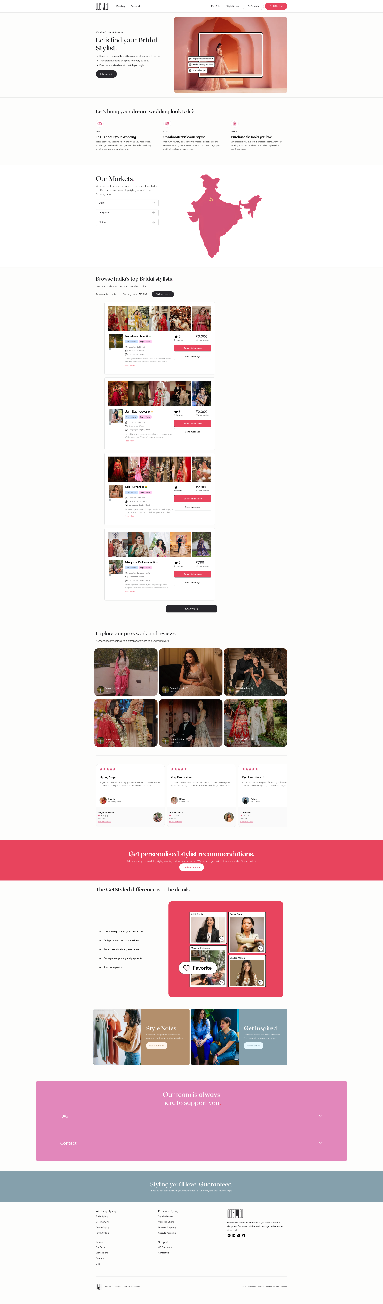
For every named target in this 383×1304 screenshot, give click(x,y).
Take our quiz (106, 74)
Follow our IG (253, 1045)
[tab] (124, 931)
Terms (117, 1286)
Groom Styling (103, 1221)
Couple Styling (103, 1227)
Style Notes (232, 6)
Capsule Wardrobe (167, 1232)
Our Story (100, 1247)
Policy (108, 1286)
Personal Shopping (167, 1227)
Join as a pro (102, 1252)
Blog (98, 1263)
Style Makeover (165, 1216)
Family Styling (102, 1232)
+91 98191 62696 (132, 1286)
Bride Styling (102, 1216)
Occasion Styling (166, 1221)
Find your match (163, 294)
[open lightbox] (117, 318)
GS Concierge (165, 1247)
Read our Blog (156, 1045)
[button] (120, 6)
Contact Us (163, 1252)
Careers (100, 1258)
